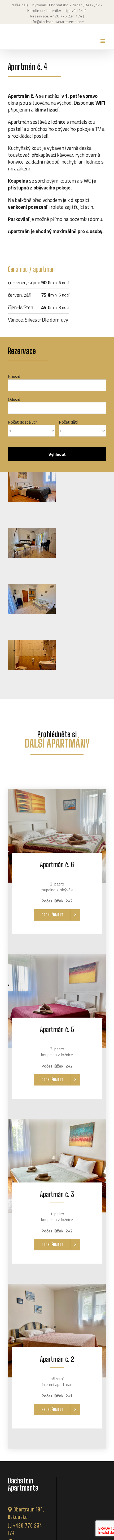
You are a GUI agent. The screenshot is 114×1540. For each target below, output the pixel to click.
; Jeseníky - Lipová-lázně (65, 10)
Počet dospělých (23, 422)
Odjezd (14, 399)
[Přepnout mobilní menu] (103, 41)
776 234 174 (71, 16)
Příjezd (14, 376)
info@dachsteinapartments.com (57, 21)
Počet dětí (68, 422)
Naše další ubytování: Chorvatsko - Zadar (47, 5)
